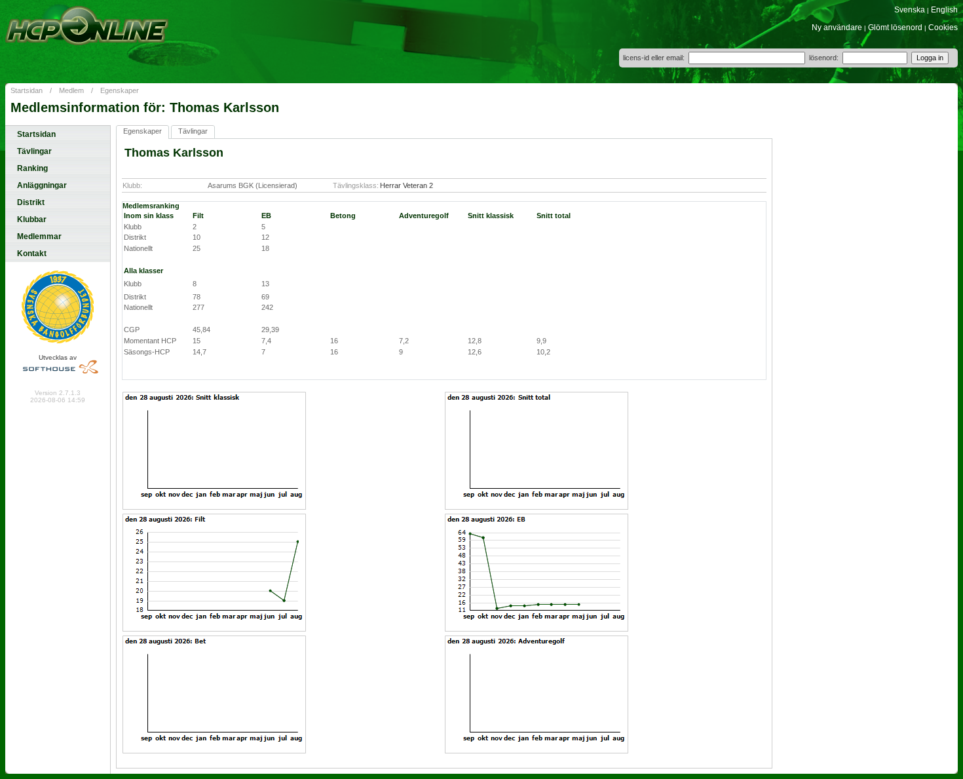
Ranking (32, 168)
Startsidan (26, 90)
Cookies (943, 27)
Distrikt (31, 202)
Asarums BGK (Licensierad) (252, 185)
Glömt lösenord (895, 27)
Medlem (71, 90)
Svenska (909, 9)
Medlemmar (39, 236)
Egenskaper (119, 90)
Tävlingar (34, 151)
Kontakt (32, 253)
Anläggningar (42, 185)
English (944, 9)
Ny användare (837, 27)
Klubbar (32, 219)
